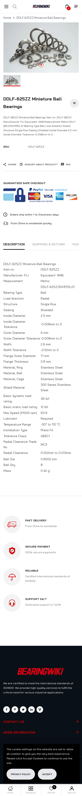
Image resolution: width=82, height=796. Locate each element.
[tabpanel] (41, 47)
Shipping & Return (48, 244)
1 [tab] (41, 65)
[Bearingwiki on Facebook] (6, 709)
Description (14, 244)
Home (7, 17)
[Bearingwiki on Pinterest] (15, 709)
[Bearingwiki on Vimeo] (40, 709)
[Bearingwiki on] (31, 709)
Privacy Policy (21, 774)
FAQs (76, 244)
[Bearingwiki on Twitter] (23, 709)
